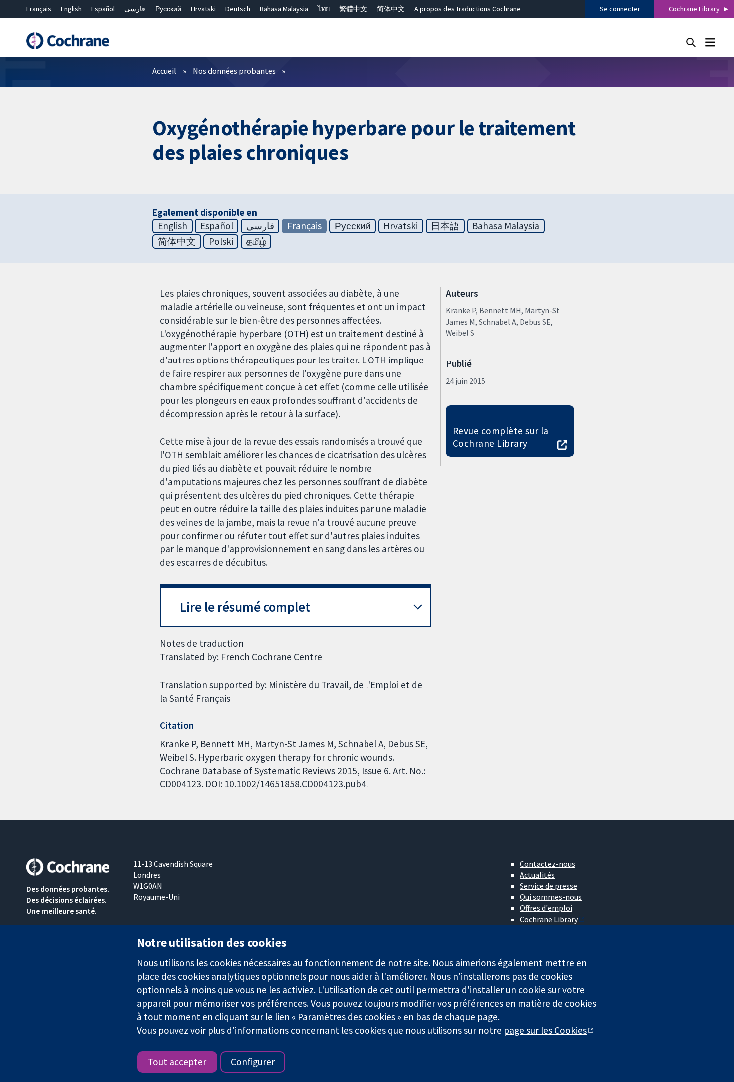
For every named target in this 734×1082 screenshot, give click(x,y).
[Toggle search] (691, 42)
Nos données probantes (234, 71)
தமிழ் (256, 241)
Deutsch (237, 8)
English (71, 8)
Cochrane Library (694, 8)
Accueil (164, 71)
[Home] (72, 41)
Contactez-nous (547, 864)
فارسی (134, 8)
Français (38, 8)
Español (103, 8)
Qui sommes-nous (551, 897)
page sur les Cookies (545, 1030)
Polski (221, 241)
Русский (168, 8)
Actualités (537, 875)
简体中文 (391, 8)
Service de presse (548, 886)
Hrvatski (203, 8)
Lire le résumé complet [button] (245, 607)
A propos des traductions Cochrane (467, 8)
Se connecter (620, 8)
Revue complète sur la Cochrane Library (501, 437)
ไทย (324, 8)
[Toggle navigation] (710, 42)
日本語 (445, 226)
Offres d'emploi (546, 908)
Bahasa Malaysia (284, 8)
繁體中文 (353, 8)
